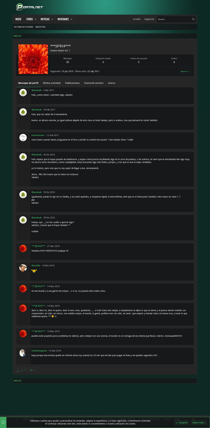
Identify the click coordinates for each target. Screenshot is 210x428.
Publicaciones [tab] (72, 83)
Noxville (36, 265)
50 (67, 62)
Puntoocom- (38, 135)
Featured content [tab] (93, 83)
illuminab (37, 90)
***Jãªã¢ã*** (38, 246)
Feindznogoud (39, 350)
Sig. (31, 370)
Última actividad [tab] (52, 83)
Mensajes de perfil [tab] (28, 83)
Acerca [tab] (111, 83)
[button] (35, 19)
